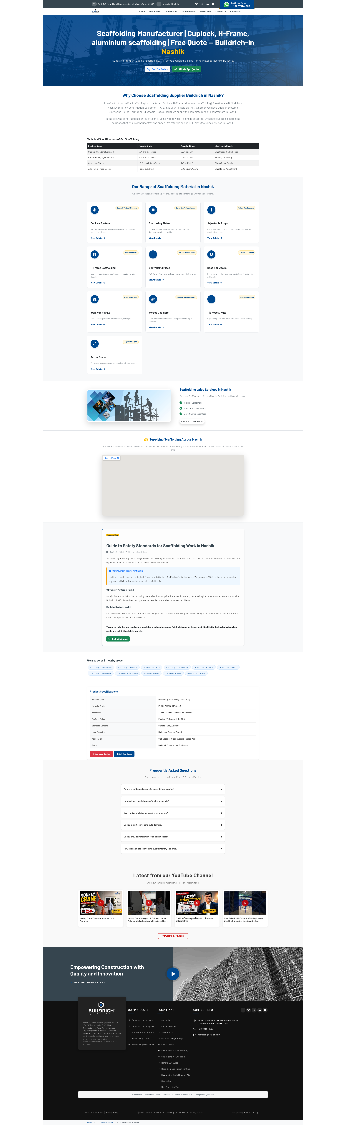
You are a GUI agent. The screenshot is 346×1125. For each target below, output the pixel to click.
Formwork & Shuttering (143, 1032)
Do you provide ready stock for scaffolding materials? (173, 789)
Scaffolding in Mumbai (228, 667)
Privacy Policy (112, 1112)
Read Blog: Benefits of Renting (175, 1068)
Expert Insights (168, 1044)
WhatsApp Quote (188, 69)
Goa (192, 1094)
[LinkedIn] (259, 1010)
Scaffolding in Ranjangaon (100, 673)
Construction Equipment (143, 1026)
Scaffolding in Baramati (204, 667)
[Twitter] (248, 1010)
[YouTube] (265, 1010)
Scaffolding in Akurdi (151, 667)
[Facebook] (243, 1010)
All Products (167, 1032)
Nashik (158, 1094)
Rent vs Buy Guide (169, 1062)
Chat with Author (119, 639)
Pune (145, 1094)
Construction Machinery (143, 1020)
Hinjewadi (186, 1094)
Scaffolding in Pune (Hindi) (173, 1056)
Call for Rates (159, 69)
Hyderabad (209, 1094)
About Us (165, 1020)
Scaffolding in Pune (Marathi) (174, 1050)
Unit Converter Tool (170, 1087)
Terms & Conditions (92, 1112)
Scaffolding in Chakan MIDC (177, 667)
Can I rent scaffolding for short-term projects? (173, 813)
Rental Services (168, 1026)
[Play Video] (173, 974)
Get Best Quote (125, 754)
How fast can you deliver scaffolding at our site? (173, 801)
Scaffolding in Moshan (196, 673)
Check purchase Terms (192, 421)
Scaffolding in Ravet (173, 673)
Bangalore (200, 1094)
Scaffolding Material (141, 1038)
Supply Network (107, 1122)
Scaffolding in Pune (151, 673)
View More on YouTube (173, 936)
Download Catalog (102, 754)
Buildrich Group (251, 1112)
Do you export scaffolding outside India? (173, 824)
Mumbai (151, 1094)
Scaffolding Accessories (143, 1044)
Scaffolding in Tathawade (127, 673)
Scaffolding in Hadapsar (127, 667)
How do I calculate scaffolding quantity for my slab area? (173, 848)
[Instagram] (254, 1010)
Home (89, 1122)
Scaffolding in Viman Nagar (101, 667)
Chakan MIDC (167, 1094)
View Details (97, 238)
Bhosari (177, 1094)
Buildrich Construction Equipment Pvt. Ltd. (169, 1112)
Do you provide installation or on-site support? (173, 836)
